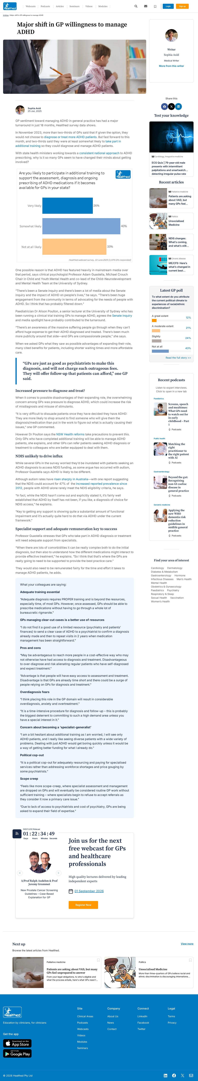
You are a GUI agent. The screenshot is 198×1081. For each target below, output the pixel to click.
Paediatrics (159, 398)
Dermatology (174, 568)
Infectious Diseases (162, 579)
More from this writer (171, 65)
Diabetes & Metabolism (164, 571)
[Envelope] (191, 1075)
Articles (60, 6)
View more (187, 943)
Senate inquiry (122, 315)
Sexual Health (159, 597)
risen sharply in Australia (71, 479)
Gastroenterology (161, 471)
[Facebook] (174, 1075)
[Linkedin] (165, 1075)
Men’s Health (184, 579)
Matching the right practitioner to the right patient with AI (178, 450)
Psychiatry (173, 590)
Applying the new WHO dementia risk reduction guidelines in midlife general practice (178, 521)
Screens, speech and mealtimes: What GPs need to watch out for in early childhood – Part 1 (178, 414)
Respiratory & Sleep (162, 594)
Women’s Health (160, 601)
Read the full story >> (178, 357)
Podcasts (45, 6)
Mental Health (159, 582)
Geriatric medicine (162, 505)
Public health (159, 438)
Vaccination (177, 597)
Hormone (179, 575)
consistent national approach (99, 153)
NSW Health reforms (70, 434)
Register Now (83, 904)
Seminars (75, 6)
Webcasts (31, 6)
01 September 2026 (89, 891)
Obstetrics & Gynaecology (166, 586)
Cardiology (157, 568)
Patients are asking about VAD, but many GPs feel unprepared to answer (180, 204)
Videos (89, 6)
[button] (135, 6)
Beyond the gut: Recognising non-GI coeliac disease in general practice (178, 484)
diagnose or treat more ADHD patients (70, 137)
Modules (103, 6)
